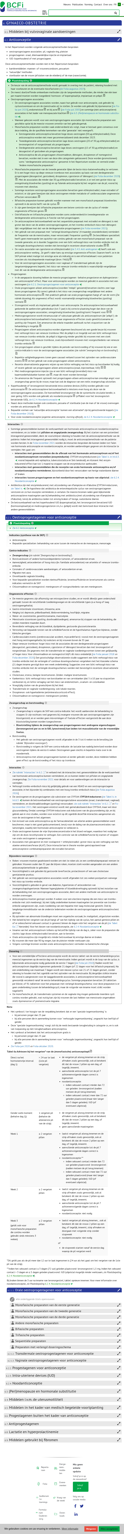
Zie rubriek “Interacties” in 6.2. (27, 772)
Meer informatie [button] (70, 1528)
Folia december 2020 (23, 657)
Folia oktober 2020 (43, 1046)
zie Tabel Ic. (17, 488)
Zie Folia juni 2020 (20, 1046)
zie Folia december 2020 (106, 176)
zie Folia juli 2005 (71, 109)
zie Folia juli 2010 (84, 962)
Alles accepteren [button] (109, 1529)
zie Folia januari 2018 (103, 654)
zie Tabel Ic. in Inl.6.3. (108, 456)
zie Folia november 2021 (94, 228)
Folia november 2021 (44, 442)
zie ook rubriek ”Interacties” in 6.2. (91, 803)
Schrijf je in (80, 1487)
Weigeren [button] (91, 1529)
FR (115, 4)
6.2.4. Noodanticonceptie (86, 926)
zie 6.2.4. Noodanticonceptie (43, 399)
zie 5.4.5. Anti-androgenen (85, 249)
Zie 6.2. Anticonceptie (23, 527)
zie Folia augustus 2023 (72, 88)
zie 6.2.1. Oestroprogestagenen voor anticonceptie (53, 284)
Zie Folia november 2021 (40, 779)
